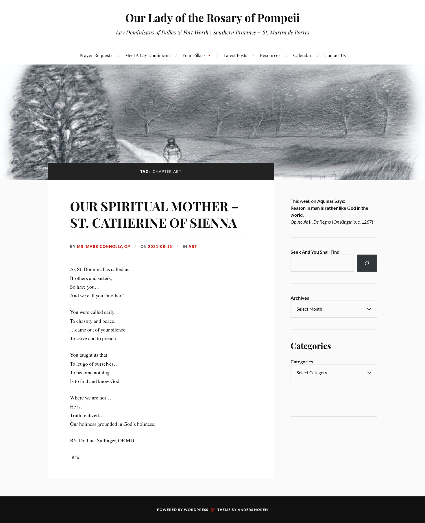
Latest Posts (235, 55)
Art (193, 246)
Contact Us (335, 55)
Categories (302, 361)
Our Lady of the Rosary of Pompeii (212, 17)
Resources (270, 55)
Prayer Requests (96, 55)
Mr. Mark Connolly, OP (103, 246)
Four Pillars (194, 55)
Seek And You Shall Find (315, 252)
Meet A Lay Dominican (147, 55)
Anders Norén (253, 509)
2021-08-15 (160, 246)
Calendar (302, 55)
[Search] (367, 263)
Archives (300, 298)
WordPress (196, 509)
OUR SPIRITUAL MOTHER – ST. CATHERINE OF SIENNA (154, 214)
